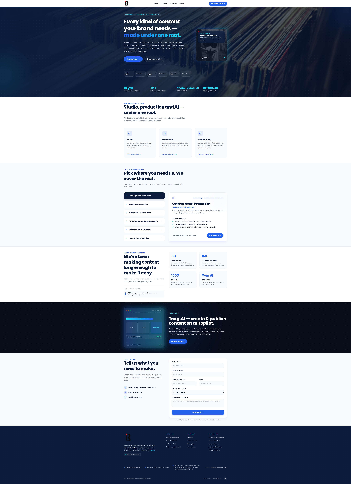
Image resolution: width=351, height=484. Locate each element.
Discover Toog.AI (177, 341)
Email (201, 379)
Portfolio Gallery (192, 441)
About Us (190, 437)
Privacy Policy (206, 478)
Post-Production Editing (173, 447)
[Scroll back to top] (225, 478)
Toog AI (182, 3)
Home (156, 3)
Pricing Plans (191, 444)
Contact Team (192, 447)
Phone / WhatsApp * (178, 379)
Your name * (176, 362)
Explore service (214, 235)
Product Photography (172, 437)
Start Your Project (217, 3)
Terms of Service (217, 478)
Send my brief (196, 412)
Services (164, 3)
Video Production (171, 441)
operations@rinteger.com (133, 467)
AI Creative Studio (171, 444)
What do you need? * (179, 388)
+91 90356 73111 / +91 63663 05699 (158, 467)
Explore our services (154, 59)
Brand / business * (178, 370)
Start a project (132, 59)
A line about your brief (180, 397)
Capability (173, 3)
